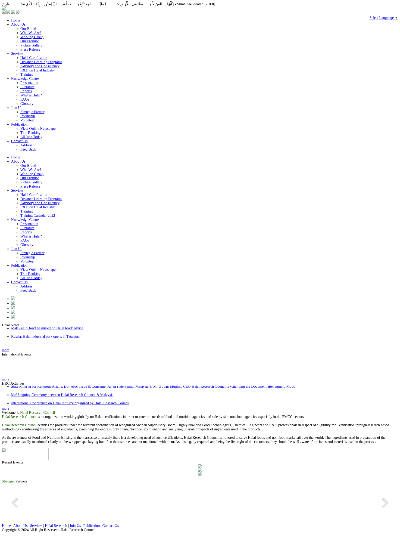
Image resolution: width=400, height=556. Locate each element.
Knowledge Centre (25, 78)
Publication (19, 124)
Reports (26, 91)
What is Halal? (31, 95)
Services (17, 54)
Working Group (32, 37)
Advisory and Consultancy (39, 66)
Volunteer (27, 120)
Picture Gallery (31, 45)
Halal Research (56, 526)
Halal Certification (33, 58)
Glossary (26, 103)
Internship (27, 116)
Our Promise (29, 41)
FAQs (24, 99)
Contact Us (19, 141)
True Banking (30, 133)
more (5, 350)
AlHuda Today (31, 137)
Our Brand (28, 29)
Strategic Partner (32, 112)
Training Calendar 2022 (37, 215)
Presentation (29, 83)
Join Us (16, 108)
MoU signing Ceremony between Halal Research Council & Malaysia (62, 392)
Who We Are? (30, 33)
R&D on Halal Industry (37, 70)
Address (26, 145)
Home (15, 20)
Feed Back (28, 149)
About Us (18, 24)
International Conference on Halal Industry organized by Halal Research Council (70, 400)
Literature (27, 87)
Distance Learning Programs (41, 62)
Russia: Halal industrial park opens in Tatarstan (45, 333)
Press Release (30, 49)
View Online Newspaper (38, 128)
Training (26, 74)
